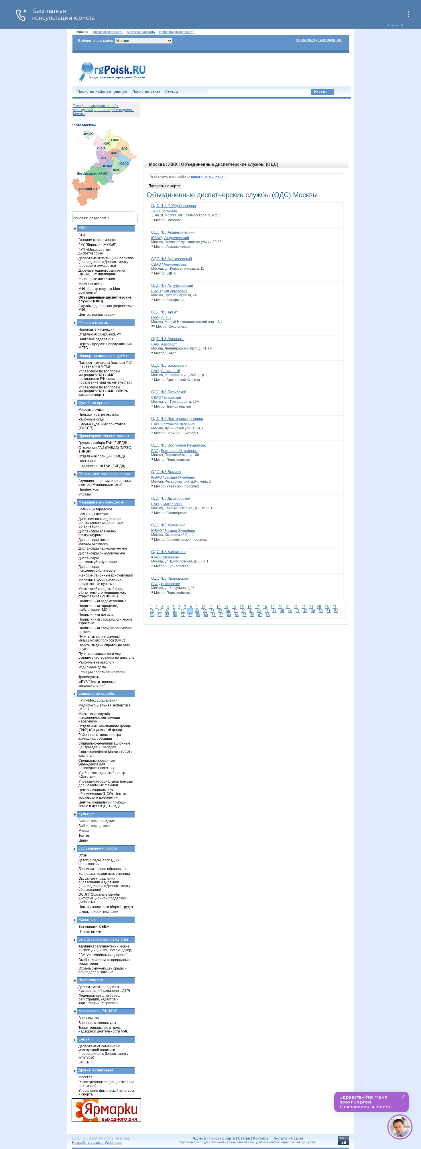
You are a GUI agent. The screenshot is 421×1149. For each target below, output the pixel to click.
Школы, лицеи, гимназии (98, 911)
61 (214, 615)
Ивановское (170, 584)
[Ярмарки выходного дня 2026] (103, 1110)
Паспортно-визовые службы (102, 356)
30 (167, 611)
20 (280, 607)
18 (265, 607)
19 (273, 607)
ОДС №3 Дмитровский (170, 498)
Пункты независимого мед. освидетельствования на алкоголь (106, 655)
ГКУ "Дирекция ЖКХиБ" (97, 244)
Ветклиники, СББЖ (93, 926)
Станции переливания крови (101, 672)
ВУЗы (83, 855)
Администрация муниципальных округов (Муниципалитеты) (104, 482)
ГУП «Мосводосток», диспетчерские (95, 251)
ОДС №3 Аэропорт (167, 339)
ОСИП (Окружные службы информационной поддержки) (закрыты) (102, 898)
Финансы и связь (93, 322)
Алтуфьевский (175, 291)
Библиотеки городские (96, 821)
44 (274, 611)
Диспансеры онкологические (101, 553)
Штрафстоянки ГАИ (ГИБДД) (101, 466)
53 (152, 615)
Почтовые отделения (95, 339)
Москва (157, 164)
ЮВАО (156, 477)
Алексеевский (175, 264)
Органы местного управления (104, 474)
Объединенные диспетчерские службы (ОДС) (229, 164)
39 (236, 611)
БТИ (81, 235)
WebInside (113, 1142)
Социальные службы (96, 693)
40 (243, 611)
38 (228, 611)
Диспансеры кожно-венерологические (94, 541)
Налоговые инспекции (96, 329)
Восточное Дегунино (178, 424)
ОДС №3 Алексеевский (171, 259)
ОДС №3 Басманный (169, 365)
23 (304, 607)
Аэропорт (169, 344)
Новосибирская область (176, 31)
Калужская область (141, 31)
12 (219, 607)
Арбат (166, 318)
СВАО (156, 264)
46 (290, 611)
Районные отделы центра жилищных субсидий (99, 736)
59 (198, 615)
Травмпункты (89, 677)
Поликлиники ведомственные (102, 601)
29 (160, 611)
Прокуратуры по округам (98, 414)
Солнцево (169, 211)
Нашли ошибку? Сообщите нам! (319, 40)
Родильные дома (92, 667)
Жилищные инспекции (96, 279)
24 (311, 607)
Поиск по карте (146, 92)
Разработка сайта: (88, 1142)
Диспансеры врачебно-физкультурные (97, 533)
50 (321, 611)
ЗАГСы (84, 1062)
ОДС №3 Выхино (166, 472)
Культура (86, 814)
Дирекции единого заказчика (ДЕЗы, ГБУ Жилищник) (101, 272)
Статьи (171, 92)
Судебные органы (93, 402)
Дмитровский (171, 504)
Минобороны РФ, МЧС (97, 1011)
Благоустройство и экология (103, 939)
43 (267, 611)
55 (167, 615)
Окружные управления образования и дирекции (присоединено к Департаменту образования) (104, 883)
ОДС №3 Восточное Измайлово (178, 445)
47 (298, 611)
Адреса (199, 1138)
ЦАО (155, 318)
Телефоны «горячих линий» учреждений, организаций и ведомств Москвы (103, 110)
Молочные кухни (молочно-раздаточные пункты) (100, 582)
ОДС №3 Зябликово (168, 552)
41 (251, 611)
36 (212, 611)
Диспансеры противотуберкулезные (97, 560)
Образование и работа (97, 848)
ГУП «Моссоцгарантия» (97, 700)
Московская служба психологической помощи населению (99, 717)
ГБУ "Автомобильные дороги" (102, 955)
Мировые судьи (91, 409)
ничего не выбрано (207, 177)
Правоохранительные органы (103, 436)
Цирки (83, 840)
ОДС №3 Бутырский (168, 392)
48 (305, 611)
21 (288, 607)
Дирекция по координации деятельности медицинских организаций (100, 522)
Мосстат (85, 1077)
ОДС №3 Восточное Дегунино (177, 418)
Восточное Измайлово (179, 451)
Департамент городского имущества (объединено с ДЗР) (104, 988)
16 (249, 607)
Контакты (261, 1138)
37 (220, 611)
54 (160, 615)
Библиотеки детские (94, 826)
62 (221, 615)
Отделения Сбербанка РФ (99, 334)
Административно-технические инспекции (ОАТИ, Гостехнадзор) (105, 948)
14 (234, 607)
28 (152, 611)
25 (319, 607)
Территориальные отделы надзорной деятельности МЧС (103, 1029)
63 (229, 615)
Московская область (108, 31)
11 (211, 607)
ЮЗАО (156, 238)
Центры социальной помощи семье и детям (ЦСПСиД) (102, 804)
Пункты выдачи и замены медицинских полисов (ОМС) (101, 638)
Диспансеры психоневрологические (97, 568)
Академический (176, 238)
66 (252, 615)
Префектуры (88, 489)
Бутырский (172, 398)
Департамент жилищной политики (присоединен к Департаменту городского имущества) (106, 261)
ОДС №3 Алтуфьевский (172, 285)
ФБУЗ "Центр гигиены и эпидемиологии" (97, 683)
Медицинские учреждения (101, 502)
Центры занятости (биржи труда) (105, 907)
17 (257, 607)
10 (203, 607)
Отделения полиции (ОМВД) (101, 456)
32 (183, 611)
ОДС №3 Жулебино (168, 525)
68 (268, 615)
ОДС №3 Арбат (164, 312)
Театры (84, 835)
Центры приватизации (96, 314)
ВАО (154, 451)
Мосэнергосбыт (91, 284)
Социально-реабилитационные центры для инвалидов (104, 745)
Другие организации (95, 1070)
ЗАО (154, 211)
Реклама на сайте (287, 1138)
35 (205, 611)
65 (245, 615)
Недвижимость (91, 980)
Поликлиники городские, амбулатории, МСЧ (98, 607)
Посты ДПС (87, 461)
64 (237, 615)
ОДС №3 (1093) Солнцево (173, 206)
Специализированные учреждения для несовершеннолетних (96, 764)
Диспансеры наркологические (102, 548)
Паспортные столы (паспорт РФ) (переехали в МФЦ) (105, 364)
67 (260, 615)
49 (313, 611)
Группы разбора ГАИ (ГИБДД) (102, 443)
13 (226, 607)
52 (336, 611)
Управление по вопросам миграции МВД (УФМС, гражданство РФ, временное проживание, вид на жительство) (105, 376)
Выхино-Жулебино (179, 477)
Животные (87, 919)
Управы (84, 494)
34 (197, 611)
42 (259, 611)
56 (175, 615)
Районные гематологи (96, 662)
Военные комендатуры (97, 1022)
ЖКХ (173, 164)
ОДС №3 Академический (172, 232)
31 (175, 611)
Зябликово (170, 557)
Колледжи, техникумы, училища (104, 873)
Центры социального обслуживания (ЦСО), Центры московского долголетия (102, 793)
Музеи (83, 830)
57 (183, 615)
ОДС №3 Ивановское (169, 578)
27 (335, 607)
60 (206, 615)
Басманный (170, 371)
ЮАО (155, 557)
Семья (84, 1039)
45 (282, 611)
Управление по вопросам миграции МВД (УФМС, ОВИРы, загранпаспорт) (103, 390)
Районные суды (91, 419)
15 (242, 607)
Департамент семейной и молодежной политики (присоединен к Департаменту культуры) (103, 1051)
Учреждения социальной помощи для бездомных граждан (105, 783)
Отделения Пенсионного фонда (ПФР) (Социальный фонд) (104, 728)
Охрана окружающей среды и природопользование (102, 970)
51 (328, 611)
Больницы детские (93, 514)
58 (190, 615)
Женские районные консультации (105, 575)
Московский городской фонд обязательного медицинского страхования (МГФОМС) (102, 592)
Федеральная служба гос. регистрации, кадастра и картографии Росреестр (99, 999)
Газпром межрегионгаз (97, 240)
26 (327, 607)
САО (155, 344)
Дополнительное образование (103, 868)
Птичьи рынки (89, 931)
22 (296, 607)
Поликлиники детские (96, 614)
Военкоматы (88, 1018)
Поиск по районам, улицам (102, 92)
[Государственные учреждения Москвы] (112, 82)
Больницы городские (95, 509)
